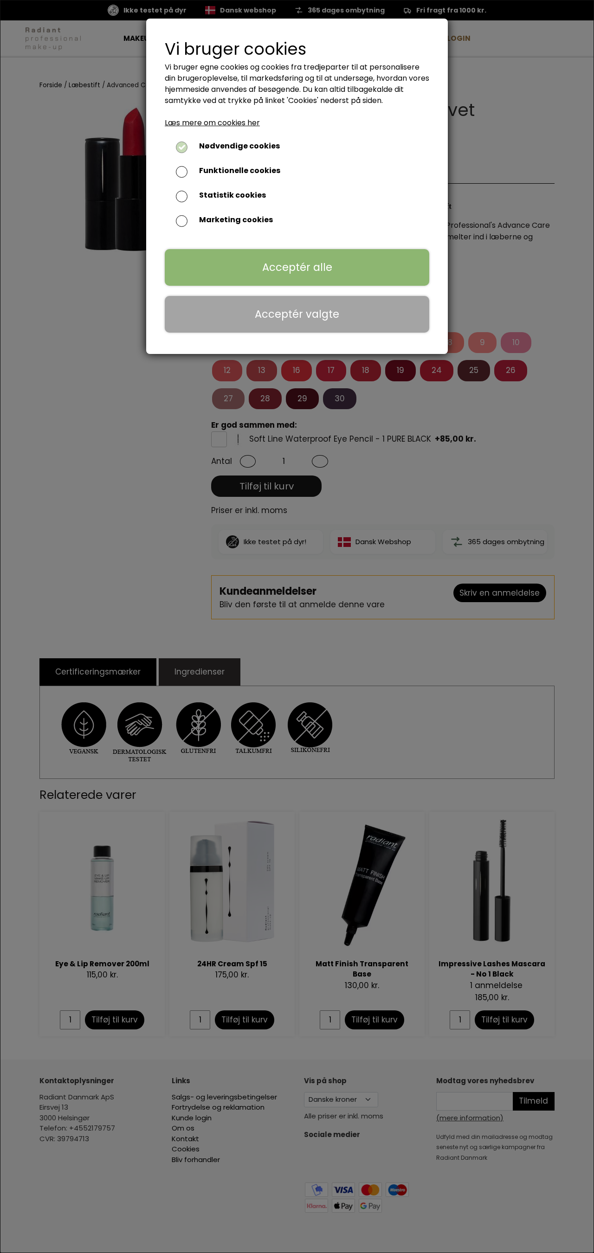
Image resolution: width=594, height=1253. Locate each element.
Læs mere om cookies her (212, 122)
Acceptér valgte (297, 314)
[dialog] (297, 626)
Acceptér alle (297, 267)
